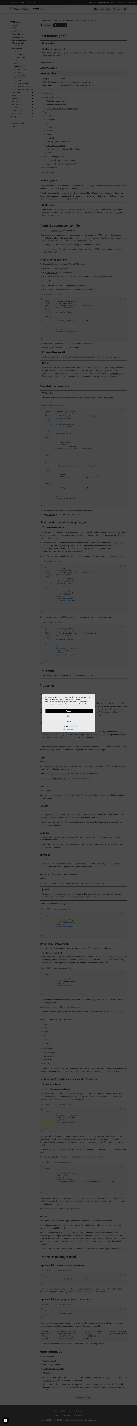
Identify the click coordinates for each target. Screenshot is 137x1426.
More (69, 721)
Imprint (64, 729)
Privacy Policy (70, 729)
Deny (69, 716)
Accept (69, 711)
